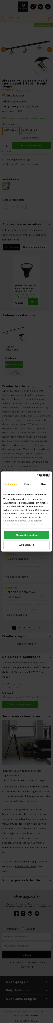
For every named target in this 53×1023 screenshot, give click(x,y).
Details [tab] (27, 484)
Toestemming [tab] (10, 484)
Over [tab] (43, 484)
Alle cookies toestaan (27, 535)
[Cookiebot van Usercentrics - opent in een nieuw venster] (37, 476)
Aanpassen (25, 545)
